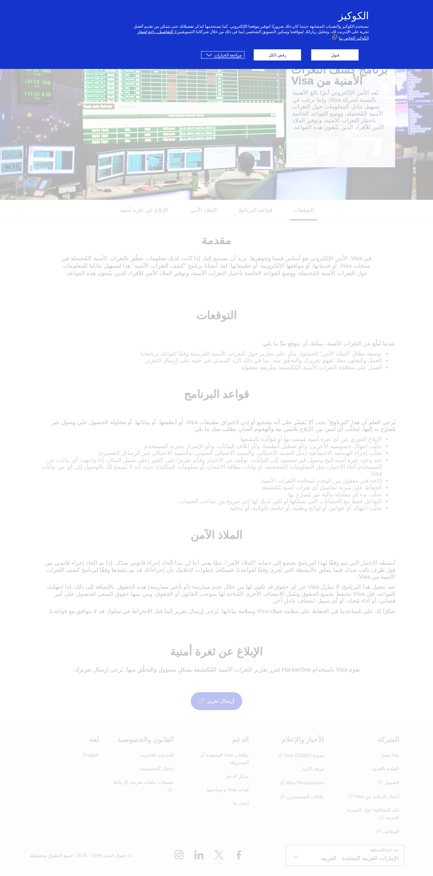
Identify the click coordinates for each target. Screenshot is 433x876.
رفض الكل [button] (278, 55)
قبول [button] (335, 55)
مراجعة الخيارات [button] (228, 55)
